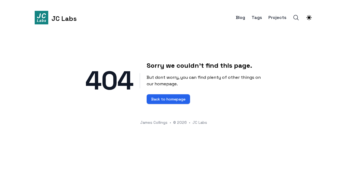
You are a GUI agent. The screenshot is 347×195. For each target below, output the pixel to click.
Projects (277, 17)
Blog (240, 17)
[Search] (296, 17)
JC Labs (199, 122)
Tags (257, 17)
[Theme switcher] (309, 17)
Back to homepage (168, 99)
